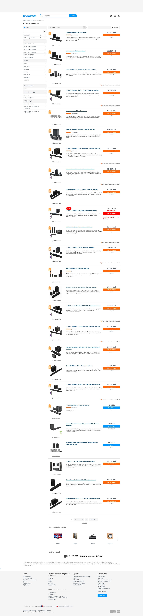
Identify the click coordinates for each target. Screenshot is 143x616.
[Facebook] (111, 611)
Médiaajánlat (101, 585)
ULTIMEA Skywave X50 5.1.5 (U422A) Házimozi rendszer (83, 326)
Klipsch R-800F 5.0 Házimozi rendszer (77, 268)
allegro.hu (111, 410)
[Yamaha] (83, 556)
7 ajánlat (111, 153)
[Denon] (99, 556)
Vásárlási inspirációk (78, 581)
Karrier (25, 581)
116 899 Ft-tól (111, 32)
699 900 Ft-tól (111, 111)
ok (45, 31)
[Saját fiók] (119, 15)
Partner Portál (101, 576)
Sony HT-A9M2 (52, 599)
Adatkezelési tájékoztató (29, 610)
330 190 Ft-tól (111, 347)
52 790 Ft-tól (111, 90)
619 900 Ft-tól (111, 268)
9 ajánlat (111, 252)
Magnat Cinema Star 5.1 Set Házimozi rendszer (80, 129)
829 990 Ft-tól (111, 499)
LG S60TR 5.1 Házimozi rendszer (76, 51)
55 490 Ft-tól (111, 169)
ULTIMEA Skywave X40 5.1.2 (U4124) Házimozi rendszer (83, 384)
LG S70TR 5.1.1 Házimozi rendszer (76, 32)
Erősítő (93, 543)
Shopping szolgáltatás (104, 588)
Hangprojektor (52, 585)
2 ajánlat (111, 292)
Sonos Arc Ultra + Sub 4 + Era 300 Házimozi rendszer (82, 189)
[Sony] (75, 556)
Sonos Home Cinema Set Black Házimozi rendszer (81, 287)
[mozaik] (86, 27)
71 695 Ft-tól (111, 248)
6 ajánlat (111, 56)
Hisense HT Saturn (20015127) (56, 596)
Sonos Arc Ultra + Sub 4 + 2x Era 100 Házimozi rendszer (83, 498)
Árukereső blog (27, 583)
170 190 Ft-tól (111, 326)
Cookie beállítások (78, 585)
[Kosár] (115, 15)
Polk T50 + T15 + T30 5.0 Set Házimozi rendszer (80, 461)
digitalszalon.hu (111, 428)
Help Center (101, 578)
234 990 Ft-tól (111, 461)
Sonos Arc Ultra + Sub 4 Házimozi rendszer (79, 366)
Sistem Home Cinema (49, 606)
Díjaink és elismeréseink (29, 580)
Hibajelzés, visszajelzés (79, 583)
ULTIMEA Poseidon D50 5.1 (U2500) (57, 598)
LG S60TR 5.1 (51, 594)
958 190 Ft (111, 442)
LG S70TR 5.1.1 (52, 593)
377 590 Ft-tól (111, 480)
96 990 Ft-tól (111, 51)
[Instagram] (114, 611)
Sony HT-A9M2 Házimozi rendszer (76, 111)
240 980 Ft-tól (111, 70)
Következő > (93, 519)
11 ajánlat (111, 173)
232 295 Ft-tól (111, 148)
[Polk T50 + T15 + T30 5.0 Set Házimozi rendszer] (57, 466)
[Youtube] (118, 611)
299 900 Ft (111, 424)
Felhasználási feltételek (44, 610)
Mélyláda (110, 543)
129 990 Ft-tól (111, 227)
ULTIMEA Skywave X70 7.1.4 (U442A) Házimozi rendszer (83, 148)
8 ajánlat (111, 331)
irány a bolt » (111, 407)
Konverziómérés (102, 591)
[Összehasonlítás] (111, 15)
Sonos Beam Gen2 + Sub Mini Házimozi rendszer (81, 480)
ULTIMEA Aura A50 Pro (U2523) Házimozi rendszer (81, 210)
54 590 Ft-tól (111, 208)
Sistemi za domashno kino (66, 606)
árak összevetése (111, 35)
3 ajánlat (111, 134)
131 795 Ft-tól (111, 384)
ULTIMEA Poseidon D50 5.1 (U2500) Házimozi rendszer (82, 90)
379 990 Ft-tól (111, 287)
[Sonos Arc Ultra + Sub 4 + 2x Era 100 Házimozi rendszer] (57, 504)
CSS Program (101, 586)
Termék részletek (56, 418)
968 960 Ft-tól (111, 190)
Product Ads (101, 583)
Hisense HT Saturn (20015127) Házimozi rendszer (81, 70)
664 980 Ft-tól (111, 366)
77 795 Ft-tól (111, 306)
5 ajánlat (111, 37)
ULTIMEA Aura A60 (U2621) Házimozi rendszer (80, 247)
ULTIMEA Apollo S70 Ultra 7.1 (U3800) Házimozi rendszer (83, 306)
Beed (99, 590)
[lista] (84, 27)
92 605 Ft (111, 405)
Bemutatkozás (27, 576)
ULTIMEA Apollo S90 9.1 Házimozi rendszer (79, 227)
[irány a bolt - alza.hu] (57, 448)
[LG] (67, 556)
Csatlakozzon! (102, 595)
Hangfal (75, 543)
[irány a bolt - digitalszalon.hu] (57, 429)
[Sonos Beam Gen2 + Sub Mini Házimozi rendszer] (57, 485)
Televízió (58, 543)
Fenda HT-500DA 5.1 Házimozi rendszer (78, 405)
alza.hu (111, 447)
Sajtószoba (26, 585)
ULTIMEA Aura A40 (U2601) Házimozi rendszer (80, 169)
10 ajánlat (111, 74)
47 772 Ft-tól (111, 211)
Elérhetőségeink (27, 578)
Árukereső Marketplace (104, 581)
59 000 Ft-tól (111, 130)
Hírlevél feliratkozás (78, 580)
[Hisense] (91, 556)
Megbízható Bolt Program (105, 580)
